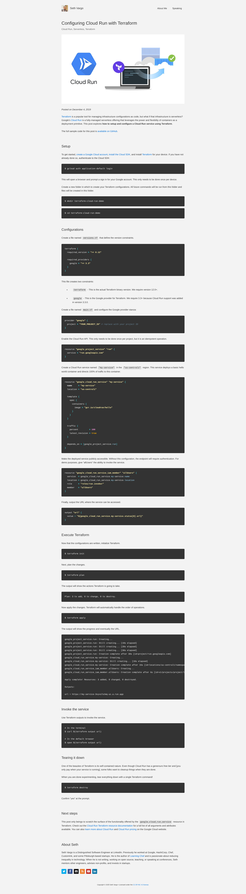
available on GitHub (107, 131)
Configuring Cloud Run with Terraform (99, 23)
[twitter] (63, 871)
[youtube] (88, 871)
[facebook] (70, 871)
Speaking (177, 8)
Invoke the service (75, 709)
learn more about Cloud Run (99, 829)
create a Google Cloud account (92, 154)
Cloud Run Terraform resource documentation (110, 825)
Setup (65, 146)
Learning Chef (137, 856)
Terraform (90, 29)
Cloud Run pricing (127, 829)
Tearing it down (72, 758)
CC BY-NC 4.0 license (140, 885)
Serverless (78, 29)
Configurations (72, 229)
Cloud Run (66, 29)
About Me (162, 8)
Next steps (69, 813)
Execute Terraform (75, 535)
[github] (76, 871)
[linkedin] (94, 871)
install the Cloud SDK (119, 154)
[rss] (82, 871)
